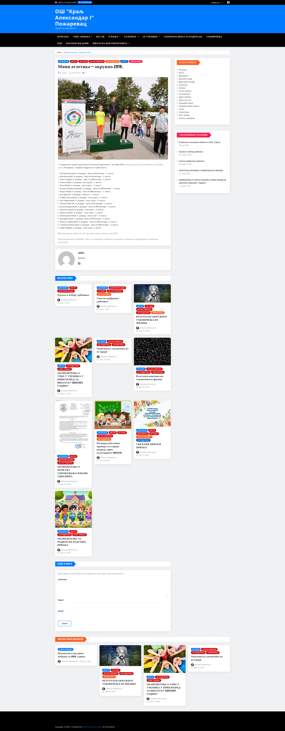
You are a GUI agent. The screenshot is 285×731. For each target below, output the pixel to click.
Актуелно (183, 70)
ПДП (59, 43)
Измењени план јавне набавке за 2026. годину (199, 142)
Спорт (181, 109)
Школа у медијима (187, 118)
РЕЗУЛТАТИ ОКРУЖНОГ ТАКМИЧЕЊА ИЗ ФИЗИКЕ (151, 320)
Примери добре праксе (189, 106)
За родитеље (184, 94)
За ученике (150, 36)
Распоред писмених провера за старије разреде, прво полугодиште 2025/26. (109, 448)
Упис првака (82, 36)
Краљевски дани (77, 43)
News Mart (97, 727)
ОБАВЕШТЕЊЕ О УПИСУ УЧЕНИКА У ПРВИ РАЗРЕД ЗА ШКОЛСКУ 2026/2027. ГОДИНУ (70, 379)
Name (61, 600)
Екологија (183, 85)
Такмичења (214, 36)
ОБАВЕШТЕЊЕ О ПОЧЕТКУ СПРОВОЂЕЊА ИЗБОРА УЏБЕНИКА (72, 471)
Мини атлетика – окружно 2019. (77, 52)
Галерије (130, 36)
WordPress (86, 727)
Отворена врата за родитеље (183, 36)
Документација (185, 79)
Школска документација (110, 43)
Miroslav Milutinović (69, 300)
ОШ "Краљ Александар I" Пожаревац (74, 17)
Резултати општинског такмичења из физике (150, 377)
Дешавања (183, 76)
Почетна (63, 36)
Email (61, 611)
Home (59, 52)
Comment (62, 579)
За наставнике (185, 91)
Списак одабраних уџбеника (108, 300)
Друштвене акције (187, 82)
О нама (113, 36)
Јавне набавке (185, 97)
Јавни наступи (185, 100)
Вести (100, 36)
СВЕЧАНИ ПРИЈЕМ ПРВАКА (148, 445)
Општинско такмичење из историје (112, 350)
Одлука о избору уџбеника (73, 295)
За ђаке (182, 88)
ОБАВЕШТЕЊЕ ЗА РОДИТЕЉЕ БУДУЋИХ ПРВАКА (71, 542)
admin (64, 73)
